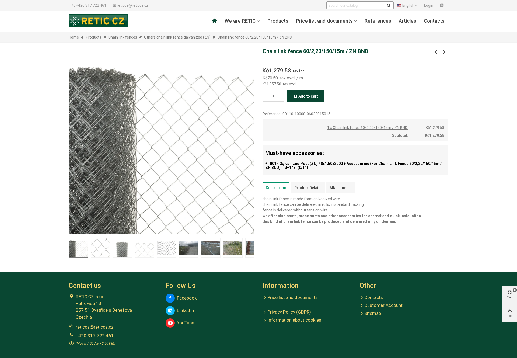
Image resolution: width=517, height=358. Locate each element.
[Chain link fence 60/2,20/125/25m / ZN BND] (436, 52)
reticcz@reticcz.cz (95, 327)
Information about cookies (294, 320)
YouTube (184, 322)
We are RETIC (240, 21)
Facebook (186, 298)
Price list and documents (324, 21)
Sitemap (372, 313)
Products (277, 21)
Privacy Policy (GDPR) (289, 312)
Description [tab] (276, 188)
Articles (407, 21)
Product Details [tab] (308, 188)
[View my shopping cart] (442, 5)
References (378, 21)
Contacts (434, 21)
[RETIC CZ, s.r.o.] (98, 20)
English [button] (408, 5)
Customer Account (383, 305)
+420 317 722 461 (95, 335)
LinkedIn (184, 310)
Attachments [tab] (341, 188)
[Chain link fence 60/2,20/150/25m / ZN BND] (444, 52)
